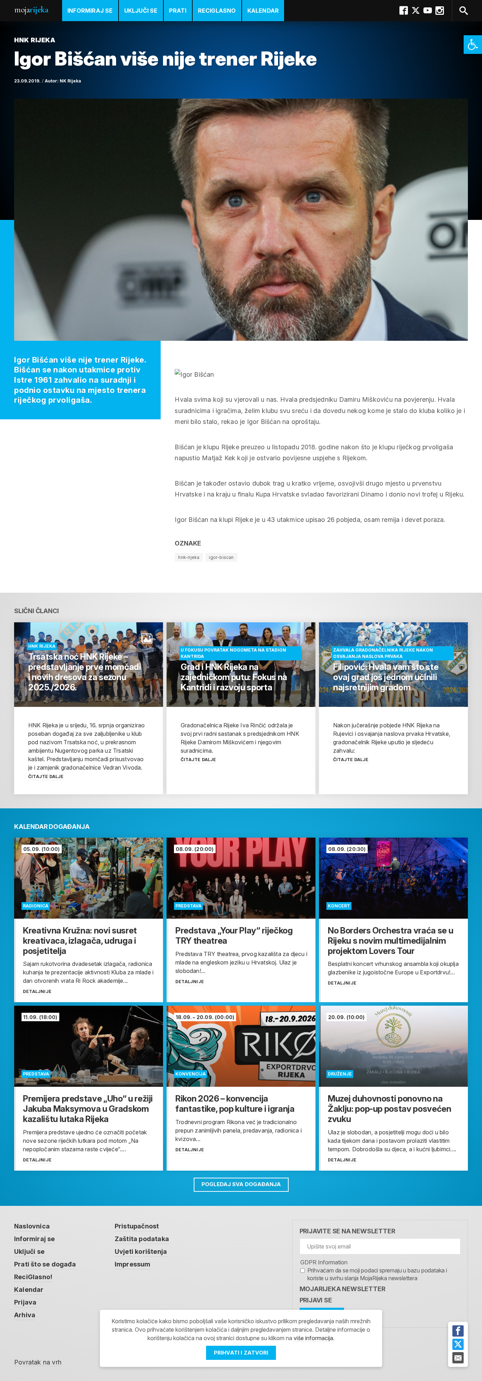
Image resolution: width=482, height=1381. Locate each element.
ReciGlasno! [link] (33, 1277)
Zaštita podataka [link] (142, 1239)
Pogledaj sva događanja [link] (241, 1184)
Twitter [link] (415, 10)
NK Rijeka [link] (70, 81)
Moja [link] (31, 10)
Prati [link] (178, 10)
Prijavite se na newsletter (347, 1231)
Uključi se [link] (141, 10)
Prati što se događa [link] (45, 1264)
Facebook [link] (403, 10)
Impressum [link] (133, 1264)
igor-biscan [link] (221, 557)
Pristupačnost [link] (137, 1226)
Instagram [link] (439, 10)
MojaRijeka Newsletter (342, 1289)
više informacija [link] (313, 1338)
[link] (473, 44)
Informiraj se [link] (90, 10)
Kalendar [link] (263, 10)
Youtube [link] (427, 10)
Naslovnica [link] (32, 1226)
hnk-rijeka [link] (188, 557)
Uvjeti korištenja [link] (141, 1251)
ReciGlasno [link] (217, 10)
